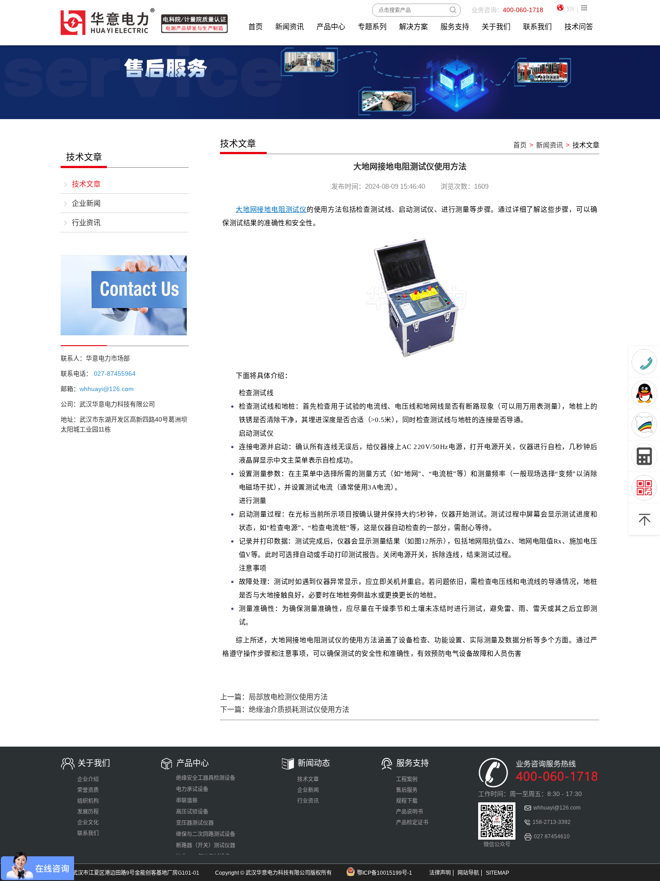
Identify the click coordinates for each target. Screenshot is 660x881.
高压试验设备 (192, 812)
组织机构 (88, 801)
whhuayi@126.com (557, 808)
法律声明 (440, 873)
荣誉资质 (88, 790)
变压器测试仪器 (195, 823)
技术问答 (578, 27)
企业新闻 (86, 203)
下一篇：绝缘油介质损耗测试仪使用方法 (284, 709)
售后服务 (407, 790)
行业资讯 (86, 223)
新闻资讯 (289, 27)
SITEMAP (497, 873)
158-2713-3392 (551, 822)
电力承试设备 (192, 789)
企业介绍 (88, 779)
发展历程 (88, 812)
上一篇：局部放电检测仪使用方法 (274, 697)
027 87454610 (552, 836)
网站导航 (468, 873)
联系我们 (537, 27)
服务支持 (454, 27)
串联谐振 (187, 800)
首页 (255, 27)
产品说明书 (409, 812)
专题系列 (372, 27)
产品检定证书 (412, 822)
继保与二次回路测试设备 (205, 834)
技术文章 (86, 184)
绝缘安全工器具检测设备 (205, 778)
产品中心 (331, 27)
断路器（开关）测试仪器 (205, 845)
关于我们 (496, 27)
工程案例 (407, 779)
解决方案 (413, 27)
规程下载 (407, 801)
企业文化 (88, 822)
